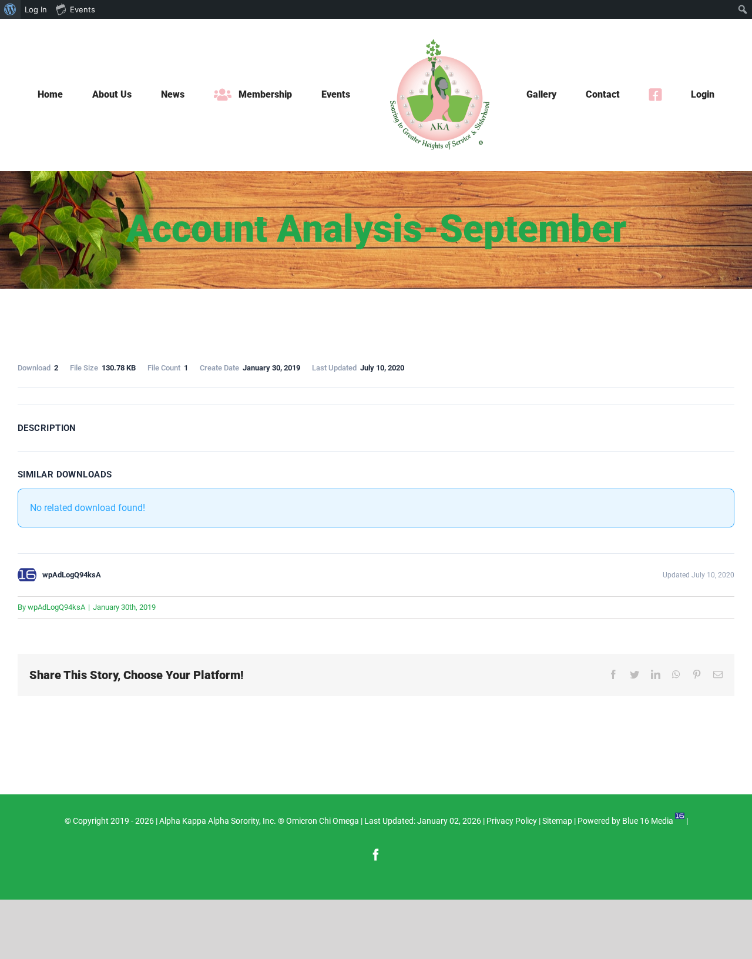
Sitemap (557, 821)
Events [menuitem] (82, 9)
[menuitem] (10, 9)
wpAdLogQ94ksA (56, 607)
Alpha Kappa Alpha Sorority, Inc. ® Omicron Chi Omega (259, 821)
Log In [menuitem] (36, 9)
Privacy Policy (511, 821)
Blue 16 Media (647, 821)
